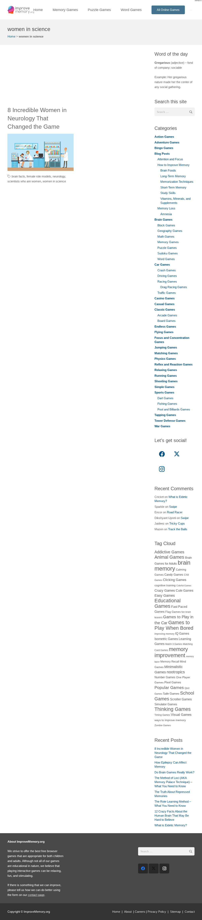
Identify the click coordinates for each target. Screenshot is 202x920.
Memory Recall (169, 661)
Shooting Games (166, 381)
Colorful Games (183, 585)
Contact (190, 911)
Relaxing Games (165, 370)
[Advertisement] (76, 78)
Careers (140, 911)
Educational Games (167, 603)
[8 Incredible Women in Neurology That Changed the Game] (40, 152)
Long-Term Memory (173, 176)
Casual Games (164, 304)
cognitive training (165, 585)
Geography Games (169, 230)
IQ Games (182, 633)
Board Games (166, 320)
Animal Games (169, 557)
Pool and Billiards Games (173, 409)
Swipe (173, 506)
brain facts (18, 176)
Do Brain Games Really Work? (174, 772)
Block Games (166, 225)
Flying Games (163, 332)
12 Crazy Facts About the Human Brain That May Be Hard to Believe (171, 815)
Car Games (162, 264)
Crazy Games (164, 590)
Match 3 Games (173, 644)
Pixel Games (172, 682)
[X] (176, 454)
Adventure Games (166, 142)
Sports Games (164, 392)
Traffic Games (166, 292)
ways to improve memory (170, 720)
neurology (59, 176)
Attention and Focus (170, 159)
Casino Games (164, 298)
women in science (54, 181)
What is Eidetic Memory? (170, 825)
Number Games (164, 677)
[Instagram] (161, 469)
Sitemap (175, 911)
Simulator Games (165, 704)
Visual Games (181, 715)
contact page (36, 895)
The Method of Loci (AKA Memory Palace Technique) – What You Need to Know (173, 782)
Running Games (165, 375)
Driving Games (167, 275)
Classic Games (164, 309)
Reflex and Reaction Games (173, 364)
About (128, 911)
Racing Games (167, 281)
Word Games (166, 259)
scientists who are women (24, 181)
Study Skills (168, 193)
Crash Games (166, 270)
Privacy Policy (157, 911)
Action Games (164, 136)
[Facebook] (161, 454)
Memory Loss (166, 208)
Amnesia (166, 214)
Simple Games (164, 387)
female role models (39, 176)
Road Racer (174, 512)
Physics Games (165, 358)
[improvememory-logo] (20, 10)
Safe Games (171, 693)
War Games (162, 426)
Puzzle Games (167, 247)
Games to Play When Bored (173, 625)
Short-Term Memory (173, 187)
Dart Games (165, 398)
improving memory (164, 633)
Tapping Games (165, 415)
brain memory (172, 565)
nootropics (176, 672)
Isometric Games (166, 639)
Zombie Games (162, 725)
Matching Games (166, 353)
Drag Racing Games (173, 287)
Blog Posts (162, 153)
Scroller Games (181, 699)
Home (11, 36)
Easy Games (164, 595)
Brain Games (163, 219)
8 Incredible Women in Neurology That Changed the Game (37, 118)
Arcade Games (167, 315)
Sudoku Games (167, 253)
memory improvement (171, 652)
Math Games (165, 236)
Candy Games (173, 574)
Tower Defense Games (169, 420)
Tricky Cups (177, 523)
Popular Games (169, 687)
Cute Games (184, 590)
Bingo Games (163, 148)
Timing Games (162, 715)
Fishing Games (167, 403)
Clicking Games (174, 580)
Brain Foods (168, 170)
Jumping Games (165, 347)
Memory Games (168, 242)
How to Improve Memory (173, 165)
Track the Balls (177, 529)
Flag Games (173, 611)
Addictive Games (169, 552)
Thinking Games (172, 709)
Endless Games (165, 326)
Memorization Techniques (176, 181)
